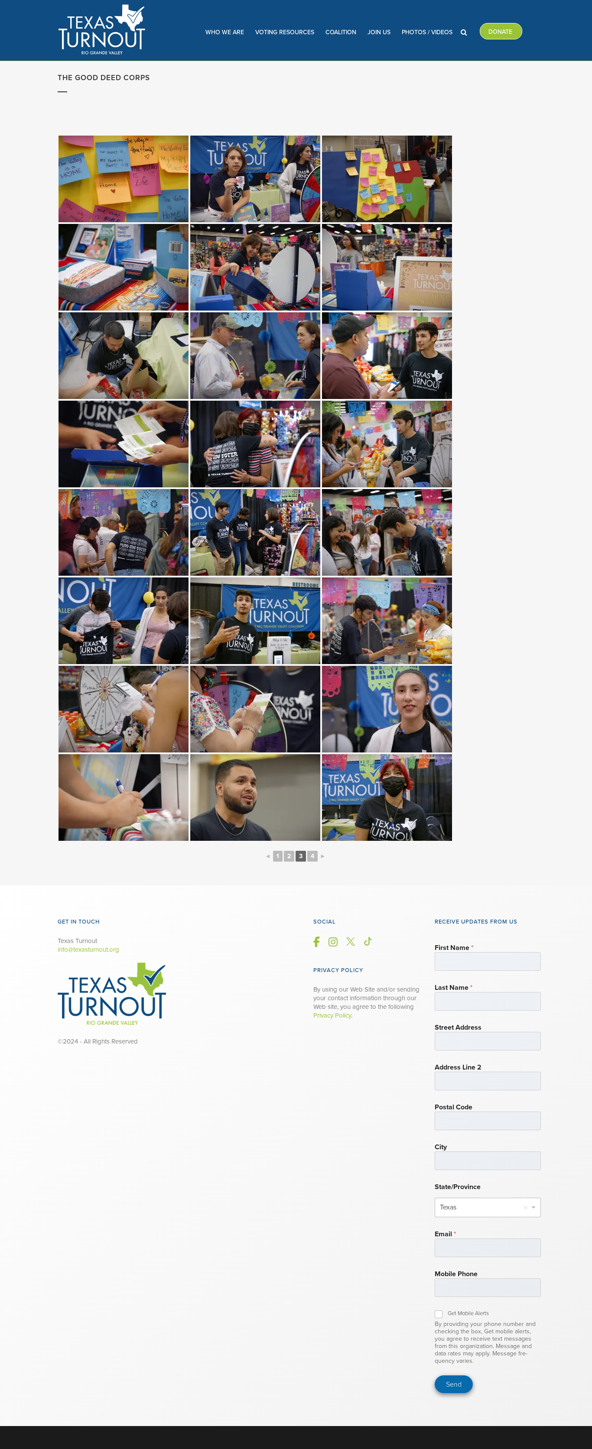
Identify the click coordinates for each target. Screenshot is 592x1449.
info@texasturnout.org (88, 949)
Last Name (453, 988)
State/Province (458, 1187)
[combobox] (488, 1207)
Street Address (458, 1028)
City (441, 1147)
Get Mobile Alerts (468, 1313)
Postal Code (453, 1107)
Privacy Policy (332, 1015)
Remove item (525, 1207)
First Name (454, 948)
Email (445, 1234)
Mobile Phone (456, 1274)
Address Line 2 (458, 1067)
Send (454, 1384)
